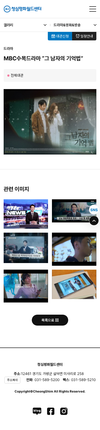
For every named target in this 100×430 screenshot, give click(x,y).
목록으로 (48, 320)
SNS (94, 209)
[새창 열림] (37, 411)
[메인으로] (22, 9)
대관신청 (62, 36)
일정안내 (86, 36)
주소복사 (12, 380)
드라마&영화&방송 (67, 25)
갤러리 (8, 25)
